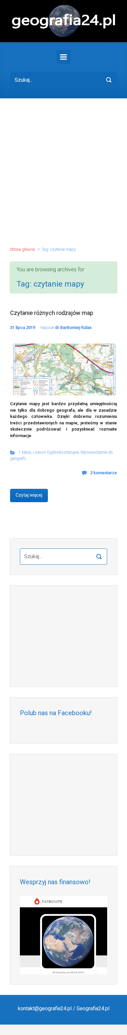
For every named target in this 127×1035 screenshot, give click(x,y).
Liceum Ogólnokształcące (55, 452)
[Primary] (63, 57)
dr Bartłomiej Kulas (73, 327)
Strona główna (22, 249)
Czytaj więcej (29, 495)
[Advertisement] (63, 175)
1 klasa (25, 452)
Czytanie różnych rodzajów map (51, 312)
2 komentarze (103, 472)
